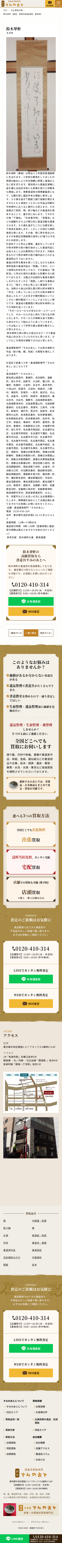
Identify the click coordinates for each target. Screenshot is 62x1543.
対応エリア (12, 1412)
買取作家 (10, 1430)
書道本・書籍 (39, 1242)
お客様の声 (41, 1412)
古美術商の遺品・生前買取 (46, 1420)
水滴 (5, 1235)
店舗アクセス (43, 1448)
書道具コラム (43, 1454)
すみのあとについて (16, 1406)
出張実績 (40, 1406)
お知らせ (40, 1459)
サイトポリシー (19, 1522)
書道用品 (37, 1250)
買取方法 (10, 1437)
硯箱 (5, 1264)
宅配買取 (11, 1448)
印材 (5, 1242)
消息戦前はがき (11, 1257)
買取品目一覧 (12, 1419)
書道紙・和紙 (39, 1235)
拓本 (34, 1264)
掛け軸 (7, 1228)
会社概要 (40, 1442)
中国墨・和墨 (39, 1220)
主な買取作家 (17, 10)
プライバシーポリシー (40, 1522)
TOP (5, 10)
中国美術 (37, 1257)
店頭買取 (11, 1454)
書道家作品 (9, 1250)
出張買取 (11, 1442)
